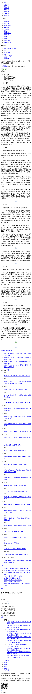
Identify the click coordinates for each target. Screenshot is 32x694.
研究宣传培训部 (8, 56)
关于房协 (6, 15)
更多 (8, 370)
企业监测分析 (4, 66)
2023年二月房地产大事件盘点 (12, 581)
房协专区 (6, 4)
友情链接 (6, 668)
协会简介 (6, 21)
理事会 (5, 36)
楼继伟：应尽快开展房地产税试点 (13, 580)
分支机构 (6, 58)
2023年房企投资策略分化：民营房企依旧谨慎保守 (17, 431)
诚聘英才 (6, 662)
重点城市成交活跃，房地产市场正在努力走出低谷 (17, 570)
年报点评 (3, 350)
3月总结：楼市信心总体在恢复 (12, 578)
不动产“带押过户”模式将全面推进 (13, 576)
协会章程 (6, 29)
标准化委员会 (7, 42)
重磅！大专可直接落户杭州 (11, 543)
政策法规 (6, 11)
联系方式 (6, 666)
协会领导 (6, 23)
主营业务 (6, 664)
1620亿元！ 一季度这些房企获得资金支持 (15, 549)
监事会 (5, 31)
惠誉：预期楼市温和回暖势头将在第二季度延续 (17, 402)
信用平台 (6, 6)
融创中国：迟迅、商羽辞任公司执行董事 (15, 485)
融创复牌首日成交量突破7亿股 (12, 445)
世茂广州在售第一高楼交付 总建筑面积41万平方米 (17, 525)
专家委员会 (7, 40)
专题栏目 (6, 13)
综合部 (5, 50)
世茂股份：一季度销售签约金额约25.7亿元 (15, 491)
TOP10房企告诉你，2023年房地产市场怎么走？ (17, 554)
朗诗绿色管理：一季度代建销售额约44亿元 (15, 451)
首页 (5, 2)
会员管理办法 (7, 25)
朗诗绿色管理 (9, 350)
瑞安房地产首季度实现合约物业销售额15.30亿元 (17, 504)
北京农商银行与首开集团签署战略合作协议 (15, 464)
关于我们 (6, 660)
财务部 (5, 54)
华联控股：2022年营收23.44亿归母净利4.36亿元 (17, 376)
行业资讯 (6, 8)
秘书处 (5, 38)
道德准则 (6, 35)
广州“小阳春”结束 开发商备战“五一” (14, 531)
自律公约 (6, 27)
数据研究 (6, 9)
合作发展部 (7, 52)
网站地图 (6, 670)
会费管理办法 (7, 33)
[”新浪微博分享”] (1, 69)
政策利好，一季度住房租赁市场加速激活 (15, 537)
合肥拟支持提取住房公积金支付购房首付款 (15, 389)
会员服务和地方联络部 (10, 48)
